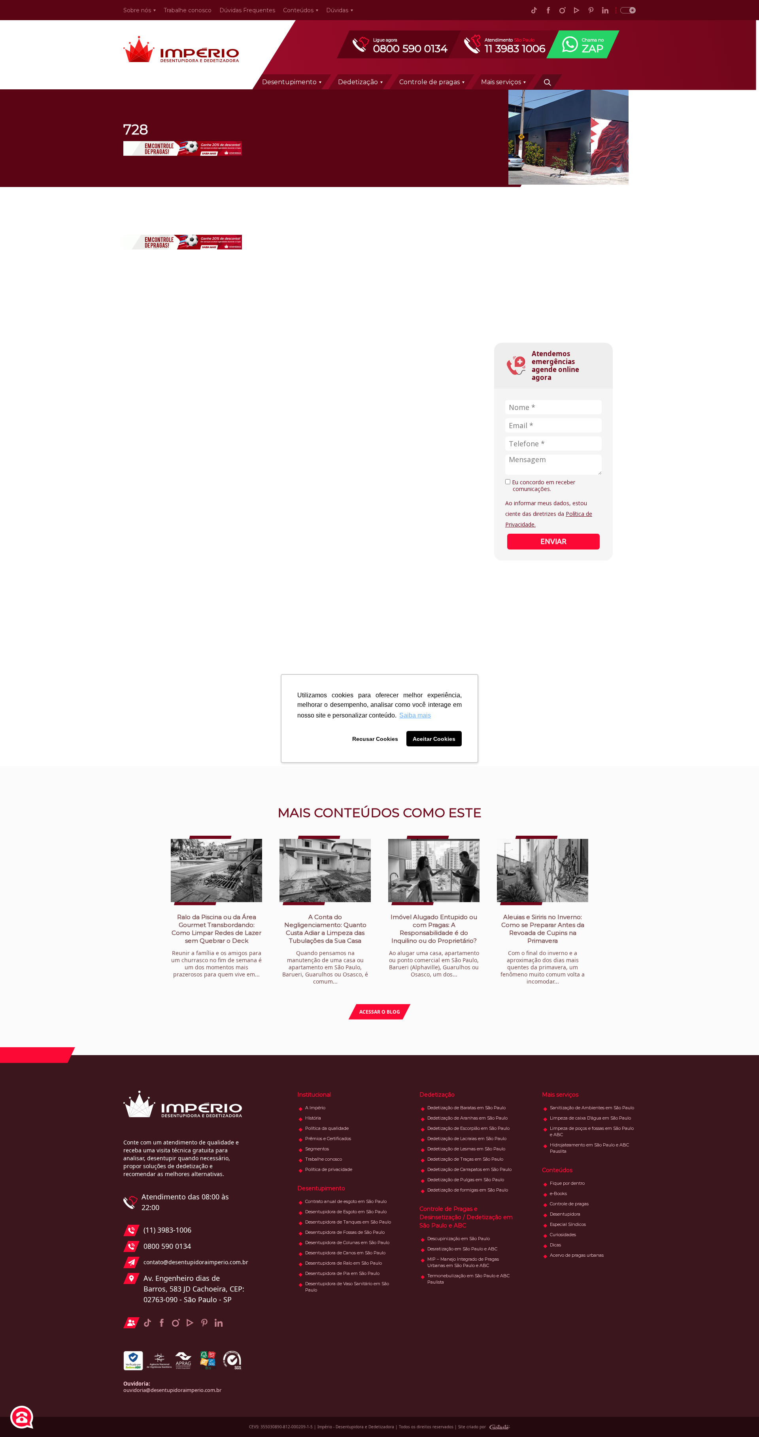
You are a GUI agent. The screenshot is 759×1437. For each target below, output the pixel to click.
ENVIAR (553, 541)
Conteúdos (298, 10)
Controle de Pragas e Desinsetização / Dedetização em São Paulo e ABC (466, 1217)
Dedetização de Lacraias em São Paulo (466, 1138)
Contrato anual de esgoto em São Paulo (346, 1201)
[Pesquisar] (547, 81)
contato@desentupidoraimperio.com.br (193, 1262)
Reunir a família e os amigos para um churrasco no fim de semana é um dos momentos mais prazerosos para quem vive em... (216, 945)
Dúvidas (337, 10)
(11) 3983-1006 (167, 1230)
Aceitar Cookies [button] (434, 739)
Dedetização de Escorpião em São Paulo (468, 1128)
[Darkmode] (626, 10)
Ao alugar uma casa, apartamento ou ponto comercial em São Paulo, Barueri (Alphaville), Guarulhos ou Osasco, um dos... (434, 945)
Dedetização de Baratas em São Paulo (466, 1107)
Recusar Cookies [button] (375, 739)
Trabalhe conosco (187, 10)
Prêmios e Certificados (328, 1138)
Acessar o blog (379, 1011)
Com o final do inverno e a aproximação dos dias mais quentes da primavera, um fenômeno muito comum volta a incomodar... (542, 949)
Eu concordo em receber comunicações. (542, 486)
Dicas (555, 1245)
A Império (315, 1107)
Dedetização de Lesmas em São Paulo (466, 1149)
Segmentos (317, 1149)
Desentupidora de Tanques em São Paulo (348, 1222)
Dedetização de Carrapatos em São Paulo (469, 1169)
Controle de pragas (429, 82)
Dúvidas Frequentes (247, 10)
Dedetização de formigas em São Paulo (467, 1190)
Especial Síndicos (568, 1224)
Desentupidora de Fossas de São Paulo (345, 1232)
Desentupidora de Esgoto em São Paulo (346, 1211)
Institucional (314, 1094)
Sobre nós (137, 10)
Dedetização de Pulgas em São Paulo (465, 1179)
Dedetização (358, 82)
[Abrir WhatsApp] (739, 1417)
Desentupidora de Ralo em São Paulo (343, 1263)
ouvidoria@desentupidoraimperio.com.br (172, 1390)
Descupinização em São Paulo (458, 1238)
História (313, 1118)
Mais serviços (501, 82)
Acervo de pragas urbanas (577, 1255)
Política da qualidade (327, 1128)
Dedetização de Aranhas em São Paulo (467, 1118)
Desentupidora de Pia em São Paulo (342, 1273)
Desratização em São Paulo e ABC (462, 1249)
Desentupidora (565, 1214)
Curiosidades (563, 1234)
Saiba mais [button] (415, 715)
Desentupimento (289, 82)
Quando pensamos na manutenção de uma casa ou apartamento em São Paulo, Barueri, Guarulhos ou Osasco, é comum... (325, 949)
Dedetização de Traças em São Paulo (465, 1159)
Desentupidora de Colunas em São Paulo (347, 1242)
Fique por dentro (567, 1183)
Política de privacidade (328, 1169)
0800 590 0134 (167, 1246)
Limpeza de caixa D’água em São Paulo (590, 1118)
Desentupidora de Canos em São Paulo (345, 1253)
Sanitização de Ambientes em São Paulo (592, 1107)
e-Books (558, 1193)
